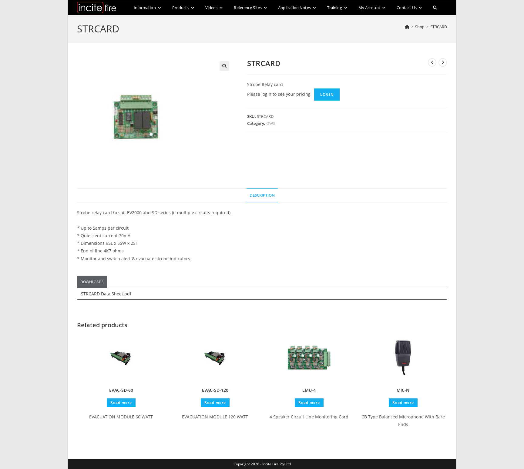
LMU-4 (309, 390)
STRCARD (438, 26)
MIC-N (403, 390)
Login (327, 94)
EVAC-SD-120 (215, 390)
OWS (270, 123)
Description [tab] (262, 195)
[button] (224, 66)
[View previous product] (432, 62)
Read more (121, 402)
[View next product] (442, 62)
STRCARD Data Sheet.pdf (106, 294)
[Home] (407, 26)
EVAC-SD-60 (121, 390)
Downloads (92, 281)
